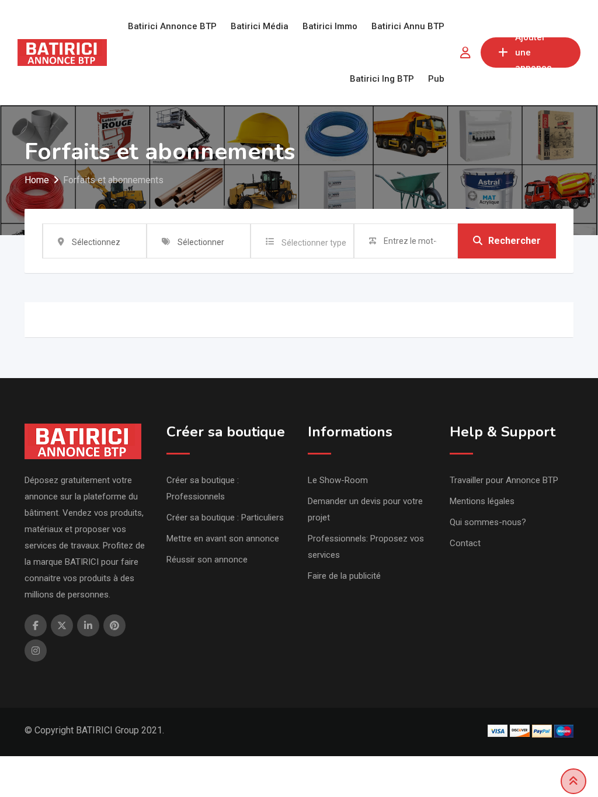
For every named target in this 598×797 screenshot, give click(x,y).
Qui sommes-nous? (488, 522)
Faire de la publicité (344, 576)
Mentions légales (482, 501)
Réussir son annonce (207, 559)
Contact (465, 543)
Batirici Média (259, 26)
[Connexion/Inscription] (465, 52)
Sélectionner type (313, 242)
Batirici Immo (330, 26)
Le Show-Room (338, 480)
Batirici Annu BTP (407, 26)
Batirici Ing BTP (382, 79)
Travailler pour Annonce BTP (504, 480)
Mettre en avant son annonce (222, 538)
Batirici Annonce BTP (172, 26)
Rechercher (514, 240)
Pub (436, 79)
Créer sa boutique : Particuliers (225, 517)
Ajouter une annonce (533, 52)
